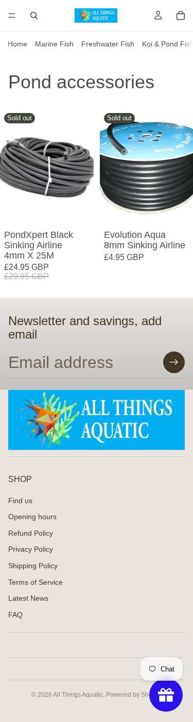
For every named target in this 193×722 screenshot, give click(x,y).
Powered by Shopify (134, 694)
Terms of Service (35, 581)
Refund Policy (30, 533)
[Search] (34, 15)
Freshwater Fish (107, 44)
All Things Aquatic (78, 694)
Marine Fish (54, 44)
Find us (20, 500)
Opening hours (32, 516)
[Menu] (12, 15)
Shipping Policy (33, 565)
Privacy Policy (30, 549)
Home (17, 44)
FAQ (15, 615)
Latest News (28, 598)
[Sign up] (174, 362)
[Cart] (180, 15)
